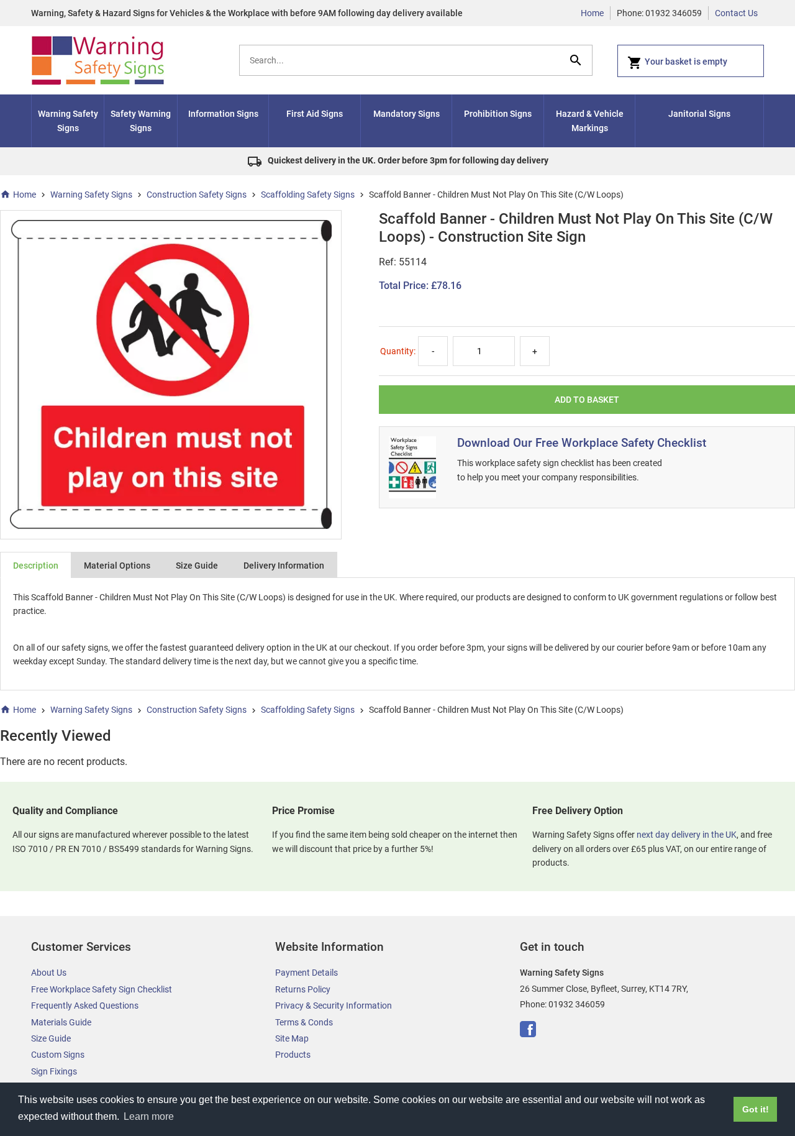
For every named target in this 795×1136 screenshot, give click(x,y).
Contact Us (736, 13)
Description (35, 565)
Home (592, 13)
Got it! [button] (755, 1109)
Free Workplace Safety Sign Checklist (101, 989)
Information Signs (223, 114)
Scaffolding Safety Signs (308, 194)
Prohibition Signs (498, 114)
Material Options (117, 565)
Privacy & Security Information (333, 1005)
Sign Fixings (54, 1071)
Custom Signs (57, 1055)
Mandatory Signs (406, 114)
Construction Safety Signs (197, 194)
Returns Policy (302, 989)
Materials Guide (61, 1022)
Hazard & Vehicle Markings (590, 120)
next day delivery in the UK (687, 835)
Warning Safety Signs (68, 120)
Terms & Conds (304, 1022)
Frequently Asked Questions (85, 1005)
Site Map (292, 1038)
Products (293, 1055)
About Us (48, 973)
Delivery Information (283, 565)
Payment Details (306, 973)
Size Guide (197, 565)
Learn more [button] (149, 1116)
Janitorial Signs (699, 114)
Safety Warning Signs (141, 120)
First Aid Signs (314, 114)
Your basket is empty (686, 61)
